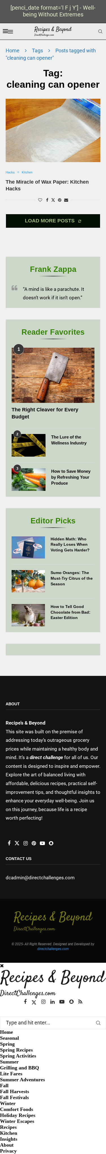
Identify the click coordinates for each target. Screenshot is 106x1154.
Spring (7, 1044)
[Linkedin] (52, 1001)
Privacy (8, 1151)
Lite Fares (11, 1073)
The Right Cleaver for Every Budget (45, 413)
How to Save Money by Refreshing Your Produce (70, 477)
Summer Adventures (22, 1079)
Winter (8, 1103)
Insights (8, 1139)
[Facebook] (25, 1001)
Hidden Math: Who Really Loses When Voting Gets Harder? (70, 544)
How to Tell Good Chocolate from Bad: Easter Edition (70, 612)
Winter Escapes (17, 1121)
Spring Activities (18, 1056)
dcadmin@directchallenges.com (40, 877)
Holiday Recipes (17, 1115)
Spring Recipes (16, 1050)
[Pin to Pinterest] (59, 200)
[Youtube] (61, 1001)
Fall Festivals (14, 1097)
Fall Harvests (14, 1091)
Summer (9, 1062)
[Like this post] (40, 200)
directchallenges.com (53, 949)
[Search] (100, 31)
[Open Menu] (10, 31)
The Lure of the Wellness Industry (68, 440)
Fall (4, 1085)
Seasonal (9, 1038)
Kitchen (8, 1133)
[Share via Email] (66, 200)
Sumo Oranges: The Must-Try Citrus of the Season (72, 578)
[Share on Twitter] (53, 199)
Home (13, 50)
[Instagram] (43, 1001)
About (7, 1145)
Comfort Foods (16, 1109)
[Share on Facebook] (47, 200)
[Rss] (80, 1001)
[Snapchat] (71, 1001)
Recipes (8, 1127)
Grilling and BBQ (19, 1068)
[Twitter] (33, 1001)
